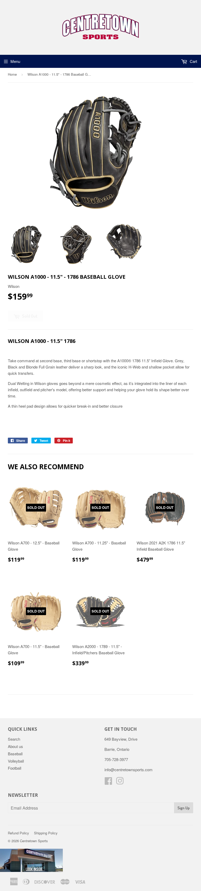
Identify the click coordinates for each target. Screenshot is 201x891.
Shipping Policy (46, 832)
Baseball (15, 753)
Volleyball (16, 761)
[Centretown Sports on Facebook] (108, 782)
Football (14, 768)
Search (14, 739)
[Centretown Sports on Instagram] (120, 782)
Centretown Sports (34, 840)
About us (15, 746)
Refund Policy (18, 832)
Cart (193, 61)
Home (12, 74)
